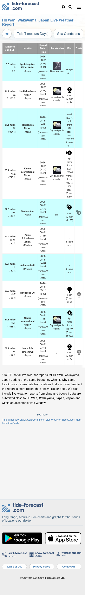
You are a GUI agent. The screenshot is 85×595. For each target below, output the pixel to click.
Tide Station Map (71, 419)
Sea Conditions (68, 33)
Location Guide (10, 423)
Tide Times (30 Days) (32, 33)
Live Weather (53, 419)
